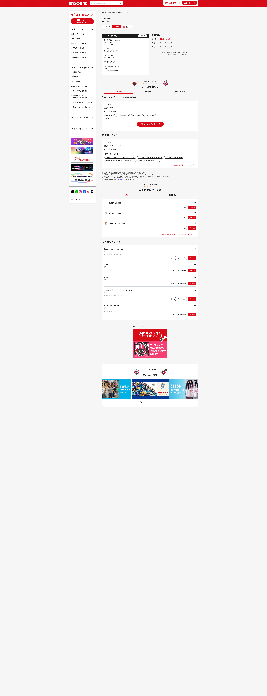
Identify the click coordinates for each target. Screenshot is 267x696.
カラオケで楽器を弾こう (79, 91)
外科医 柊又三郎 (116, 254)
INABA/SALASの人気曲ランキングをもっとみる (178, 234)
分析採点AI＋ (75, 77)
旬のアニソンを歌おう (78, 53)
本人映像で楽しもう (77, 48)
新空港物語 (114, 311)
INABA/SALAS (121, 12)
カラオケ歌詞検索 (111, 12)
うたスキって (89, 15)
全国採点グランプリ (77, 72)
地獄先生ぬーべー (116, 295)
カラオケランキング (77, 34)
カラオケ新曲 (75, 39)
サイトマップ (75, 200)
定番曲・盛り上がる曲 (78, 57)
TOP (103, 12)
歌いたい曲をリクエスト (79, 86)
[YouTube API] (120, 179)
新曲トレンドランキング (79, 43)
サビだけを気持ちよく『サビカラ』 (83, 102)
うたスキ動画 (75, 81)
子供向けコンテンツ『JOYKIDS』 (82, 107)
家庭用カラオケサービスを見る (185, 165)
